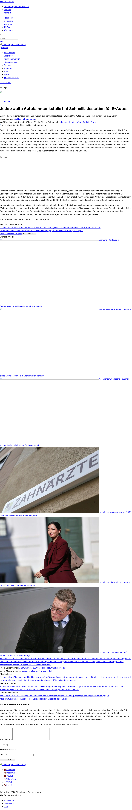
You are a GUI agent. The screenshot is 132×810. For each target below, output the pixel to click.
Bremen (7, 65)
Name (3, 744)
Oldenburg (8, 56)
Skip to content (7, 1)
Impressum (9, 800)
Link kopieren (31, 234)
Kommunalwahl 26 (12, 59)
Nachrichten (9, 53)
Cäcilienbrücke (58, 668)
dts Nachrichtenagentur (24, 119)
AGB (6, 806)
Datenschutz (9, 803)
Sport (6, 74)
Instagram (8, 21)
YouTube (8, 24)
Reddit (86, 122)
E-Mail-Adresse (8, 749)
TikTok (7, 27)
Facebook (8, 18)
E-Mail (94, 122)
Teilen (24, 234)
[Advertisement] (66, 173)
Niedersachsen (10, 62)
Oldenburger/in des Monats (16, 6)
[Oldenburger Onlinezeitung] (13, 764)
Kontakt (7, 13)
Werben (7, 10)
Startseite (4, 234)
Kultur (6, 71)
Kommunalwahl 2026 (27, 668)
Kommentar (6, 739)
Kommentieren (15, 234)
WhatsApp (8, 30)
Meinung (8, 68)
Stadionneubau (44, 668)
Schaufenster (12, 77)
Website (3, 754)
